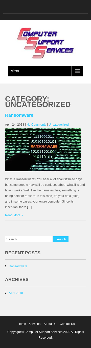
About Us (50, 324)
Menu (15, 71)
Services (34, 324)
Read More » (14, 215)
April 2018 (16, 293)
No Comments (36, 124)
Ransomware (19, 115)
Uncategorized (59, 124)
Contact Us (67, 324)
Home (22, 324)
